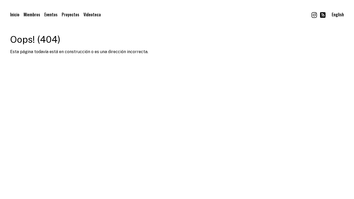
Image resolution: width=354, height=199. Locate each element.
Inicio (14, 14)
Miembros (32, 14)
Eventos (51, 14)
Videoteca (92, 14)
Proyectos (70, 14)
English (338, 14)
